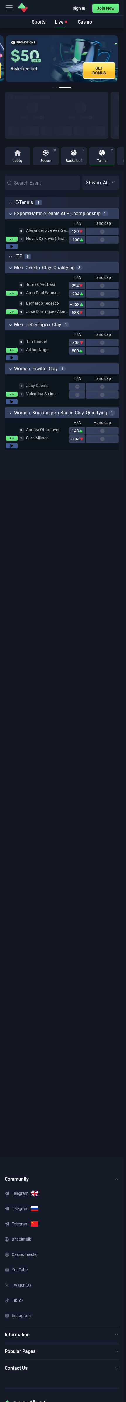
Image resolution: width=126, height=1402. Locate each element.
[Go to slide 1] (53, 87)
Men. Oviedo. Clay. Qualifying (44, 267)
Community (17, 1179)
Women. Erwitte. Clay (36, 368)
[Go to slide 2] (56, 87)
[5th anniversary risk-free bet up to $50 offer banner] (62, 58)
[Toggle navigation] (9, 7)
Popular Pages (20, 1351)
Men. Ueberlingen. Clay (37, 324)
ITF (18, 256)
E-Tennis (24, 202)
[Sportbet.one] (23, 7)
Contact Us (16, 1368)
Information (17, 1334)
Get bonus (99, 70)
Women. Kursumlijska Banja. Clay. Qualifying (60, 413)
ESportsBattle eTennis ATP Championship (57, 213)
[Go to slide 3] (65, 87)
